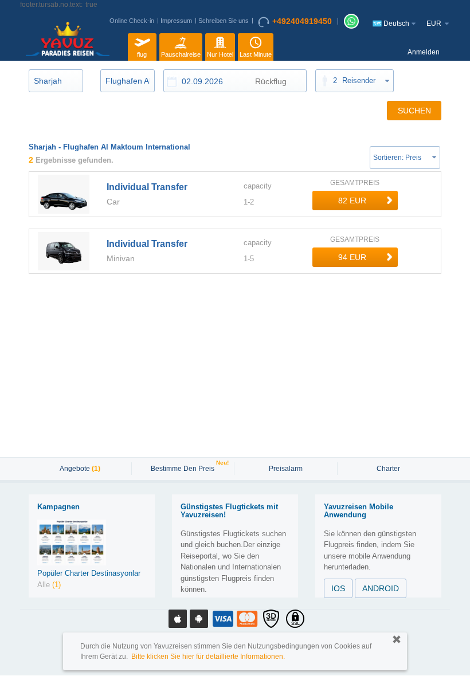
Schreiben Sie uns (223, 20)
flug (142, 54)
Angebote (80, 469)
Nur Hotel (220, 54)
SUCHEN (414, 110)
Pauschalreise (181, 54)
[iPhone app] (178, 619)
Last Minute (256, 54)
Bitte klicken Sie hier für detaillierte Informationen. (208, 657)
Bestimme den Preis (184, 467)
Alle (49, 584)
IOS (338, 588)
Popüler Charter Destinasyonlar (88, 573)
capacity (258, 186)
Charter (388, 469)
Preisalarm (286, 469)
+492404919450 (302, 21)
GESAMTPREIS (354, 183)
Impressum (176, 20)
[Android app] (199, 619)
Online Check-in (131, 20)
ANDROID (380, 588)
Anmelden (424, 52)
